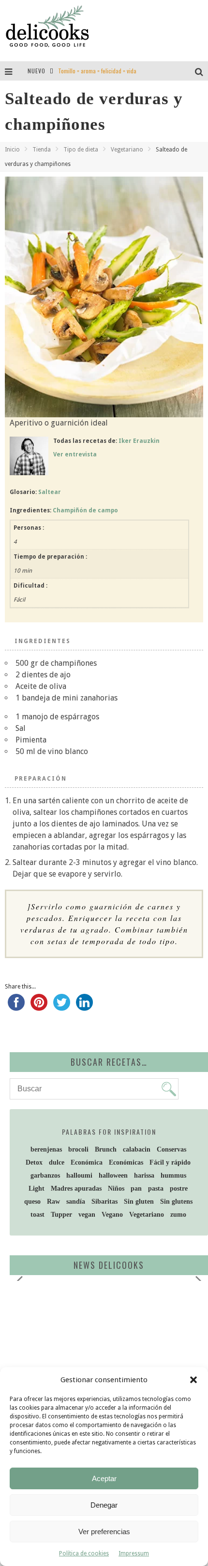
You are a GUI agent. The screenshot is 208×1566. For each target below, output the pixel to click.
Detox (34, 1162)
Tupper (61, 1214)
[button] (193, 1380)
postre (179, 1188)
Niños (116, 1188)
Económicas (126, 1162)
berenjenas (46, 1149)
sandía (75, 1201)
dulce (56, 1162)
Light (37, 1188)
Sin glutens (176, 1201)
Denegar (104, 1505)
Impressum (134, 1553)
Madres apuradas (76, 1188)
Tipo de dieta (80, 149)
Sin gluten (139, 1201)
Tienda (41, 149)
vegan (86, 1214)
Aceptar (104, 1478)
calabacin (136, 1149)
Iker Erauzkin (139, 441)
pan (136, 1188)
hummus (173, 1175)
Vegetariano (127, 149)
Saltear (49, 492)
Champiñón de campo (85, 510)
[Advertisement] (94, 1363)
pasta (155, 1188)
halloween (113, 1175)
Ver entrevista (75, 454)
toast (37, 1214)
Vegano (112, 1214)
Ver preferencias (104, 1531)
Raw (53, 1201)
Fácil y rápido (170, 1162)
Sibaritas (104, 1201)
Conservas (171, 1149)
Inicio (12, 149)
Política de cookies (84, 1553)
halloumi (79, 1175)
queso (32, 1201)
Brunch (106, 1149)
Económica (87, 1162)
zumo (178, 1214)
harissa (144, 1175)
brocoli (78, 1149)
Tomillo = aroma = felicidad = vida (97, 71)
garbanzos (45, 1175)
